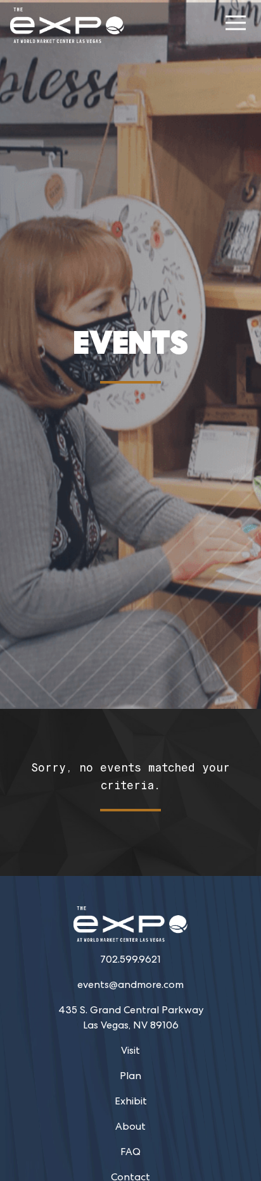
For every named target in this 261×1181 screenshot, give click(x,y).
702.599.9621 (130, 959)
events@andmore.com (130, 984)
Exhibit (131, 1101)
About (130, 1126)
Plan (130, 1076)
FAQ (130, 1152)
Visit (130, 1050)
